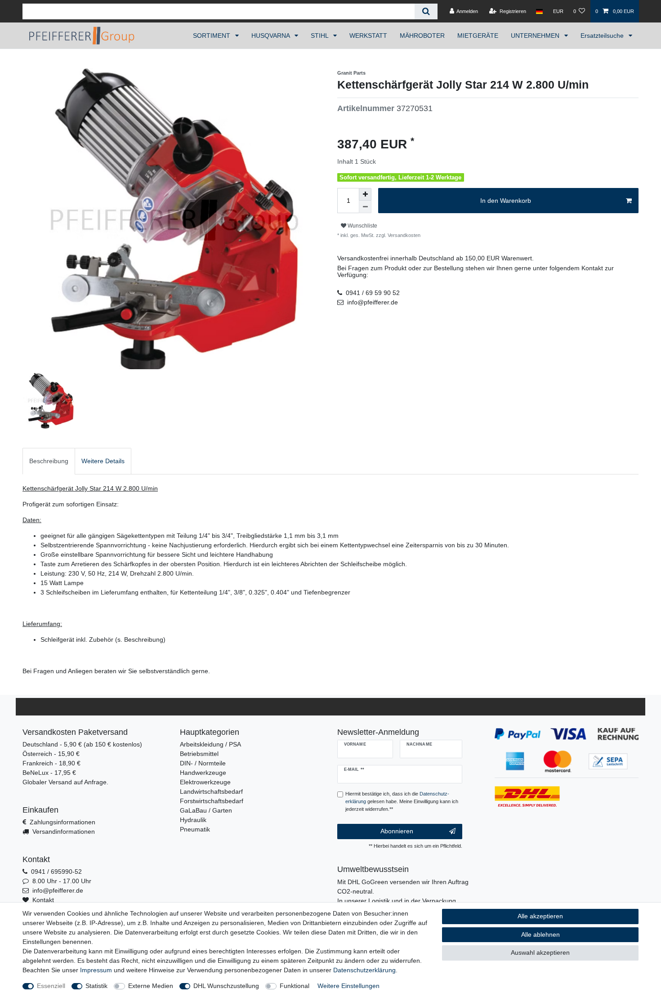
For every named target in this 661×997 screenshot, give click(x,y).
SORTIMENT (212, 35)
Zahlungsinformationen (62, 822)
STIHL (320, 35)
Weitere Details (103, 461)
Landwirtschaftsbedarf (211, 791)
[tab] (48, 461)
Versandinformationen (63, 831)
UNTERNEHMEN (536, 35)
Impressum (96, 970)
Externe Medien (150, 985)
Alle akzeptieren (540, 916)
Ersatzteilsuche (603, 35)
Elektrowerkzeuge (205, 782)
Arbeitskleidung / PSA (210, 744)
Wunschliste (361, 226)
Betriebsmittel (199, 753)
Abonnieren (396, 831)
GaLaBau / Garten (206, 810)
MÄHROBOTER (422, 35)
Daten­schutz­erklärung (364, 970)
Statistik (96, 985)
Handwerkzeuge (203, 772)
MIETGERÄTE (477, 35)
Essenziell (51, 985)
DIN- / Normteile (203, 763)
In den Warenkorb (505, 200)
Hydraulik (193, 819)
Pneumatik (195, 829)
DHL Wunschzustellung (226, 985)
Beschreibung (48, 461)
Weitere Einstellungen (348, 985)
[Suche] (426, 11)
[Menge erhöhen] (365, 194)
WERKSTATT (368, 35)
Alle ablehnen (540, 934)
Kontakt (43, 899)
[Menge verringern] (365, 207)
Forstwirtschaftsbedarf (211, 801)
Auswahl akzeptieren (540, 952)
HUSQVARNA (271, 35)
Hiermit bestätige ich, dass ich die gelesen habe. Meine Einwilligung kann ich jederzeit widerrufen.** (401, 801)
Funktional (294, 985)
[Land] (539, 11)
